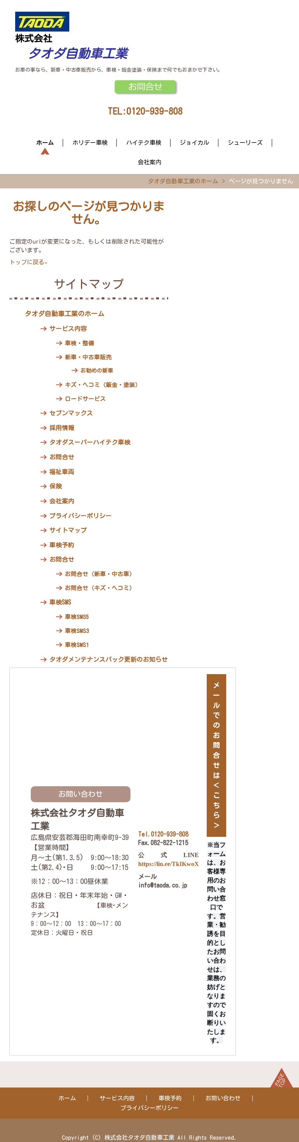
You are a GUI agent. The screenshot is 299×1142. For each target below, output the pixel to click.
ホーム (45, 143)
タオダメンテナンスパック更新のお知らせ (108, 659)
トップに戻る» (28, 262)
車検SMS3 (77, 631)
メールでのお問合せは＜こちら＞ (216, 755)
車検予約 (61, 545)
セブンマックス (71, 413)
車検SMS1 (77, 645)
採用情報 (61, 428)
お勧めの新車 (97, 370)
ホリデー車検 (89, 143)
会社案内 (149, 162)
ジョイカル (194, 143)
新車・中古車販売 (88, 357)
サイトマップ (68, 530)
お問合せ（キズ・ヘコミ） (100, 588)
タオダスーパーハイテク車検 (89, 442)
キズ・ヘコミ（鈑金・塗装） (103, 385)
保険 (55, 486)
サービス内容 (68, 328)
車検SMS (60, 602)
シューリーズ (245, 143)
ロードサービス (85, 399)
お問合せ (61, 457)
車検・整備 (79, 343)
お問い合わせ (223, 1098)
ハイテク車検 (143, 143)
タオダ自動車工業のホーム (183, 181)
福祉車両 (61, 472)
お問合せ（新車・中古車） (100, 574)
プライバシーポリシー (80, 516)
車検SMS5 (77, 617)
